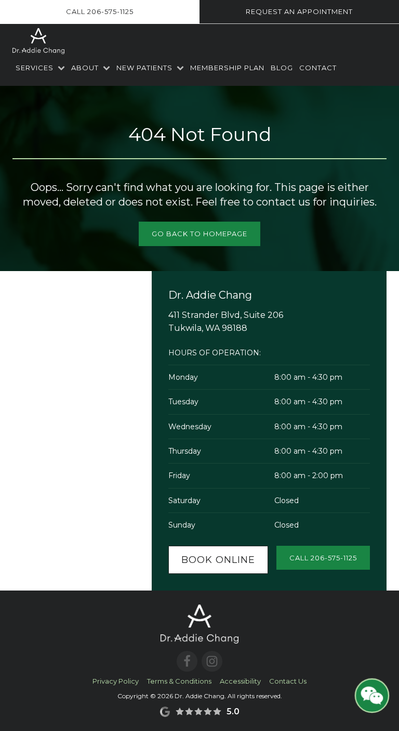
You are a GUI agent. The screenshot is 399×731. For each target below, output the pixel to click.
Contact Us (288, 681)
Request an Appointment (299, 11)
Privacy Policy (115, 681)
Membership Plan (227, 67)
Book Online (218, 560)
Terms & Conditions (179, 681)
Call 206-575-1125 (100, 11)
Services (35, 67)
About (85, 67)
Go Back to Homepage (199, 233)
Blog (282, 67)
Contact (318, 67)
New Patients (144, 67)
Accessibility (240, 681)
